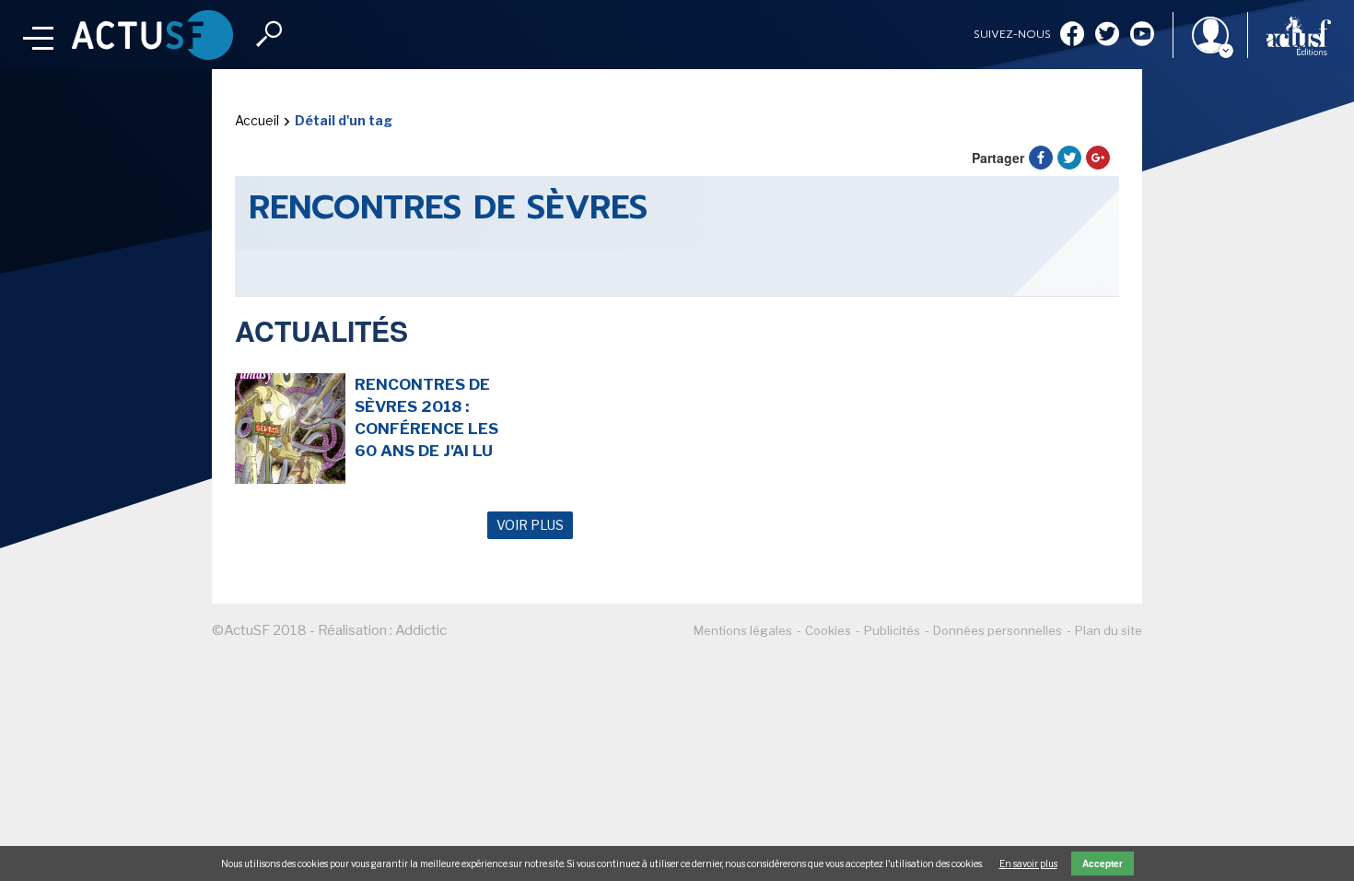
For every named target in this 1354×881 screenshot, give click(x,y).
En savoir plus (1028, 863)
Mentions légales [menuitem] (743, 630)
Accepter (1102, 863)
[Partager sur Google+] (1098, 158)
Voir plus (530, 525)
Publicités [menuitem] (892, 630)
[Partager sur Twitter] (1069, 158)
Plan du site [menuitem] (1108, 630)
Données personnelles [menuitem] (997, 630)
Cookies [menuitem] (828, 630)
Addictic (421, 630)
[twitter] (1107, 35)
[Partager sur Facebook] (1041, 158)
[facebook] (1072, 35)
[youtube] (1142, 35)
